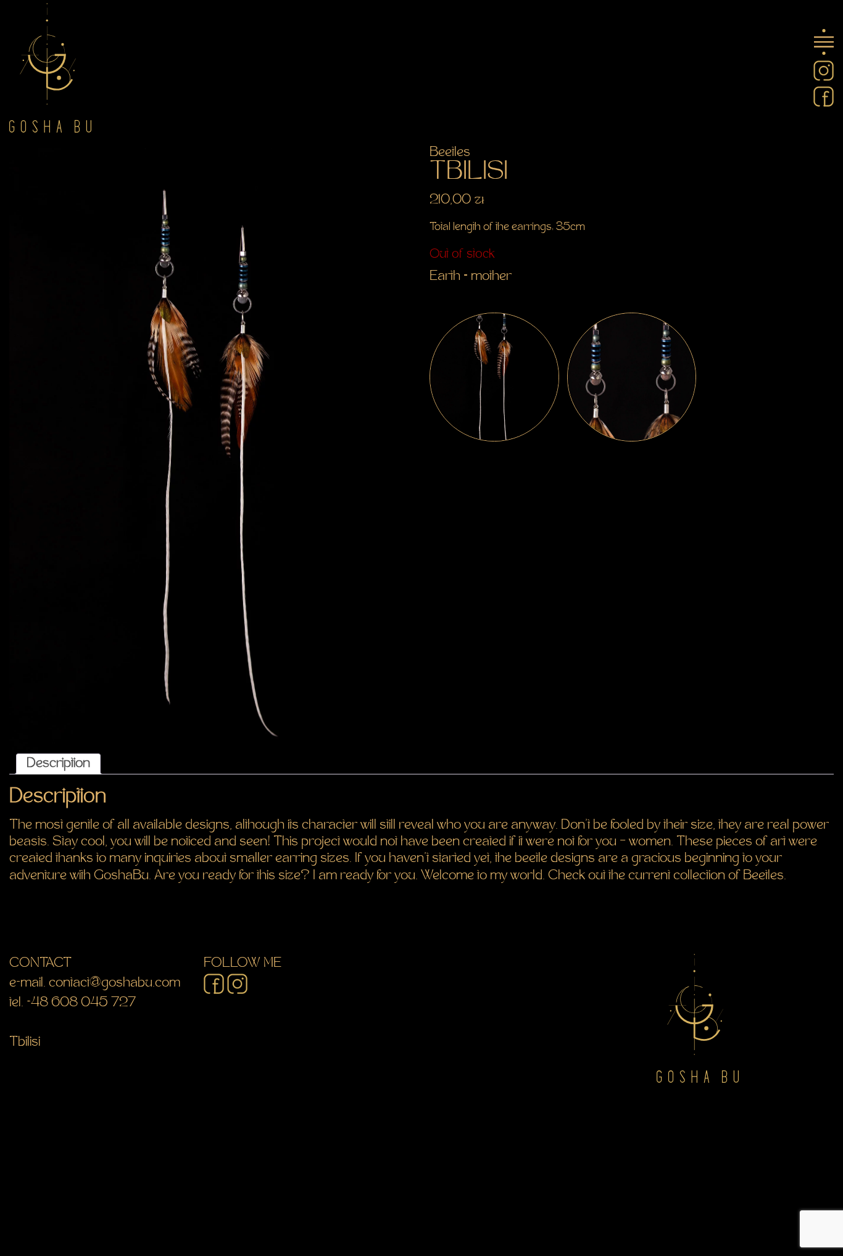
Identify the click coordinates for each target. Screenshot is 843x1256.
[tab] (58, 763)
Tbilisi (24, 1043)
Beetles (450, 153)
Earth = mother (471, 277)
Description (58, 764)
